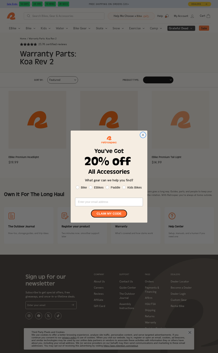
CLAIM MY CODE (109, 213)
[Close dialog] (143, 135)
